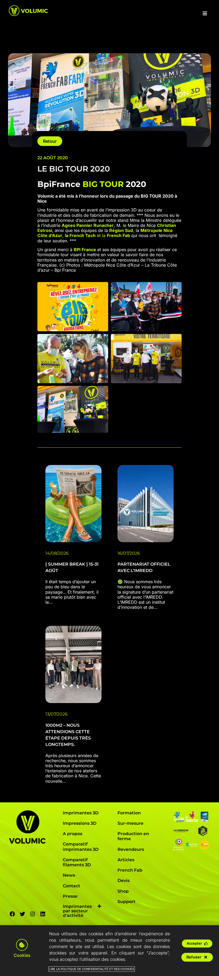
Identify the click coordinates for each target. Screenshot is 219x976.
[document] (109, 488)
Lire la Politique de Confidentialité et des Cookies (91, 969)
